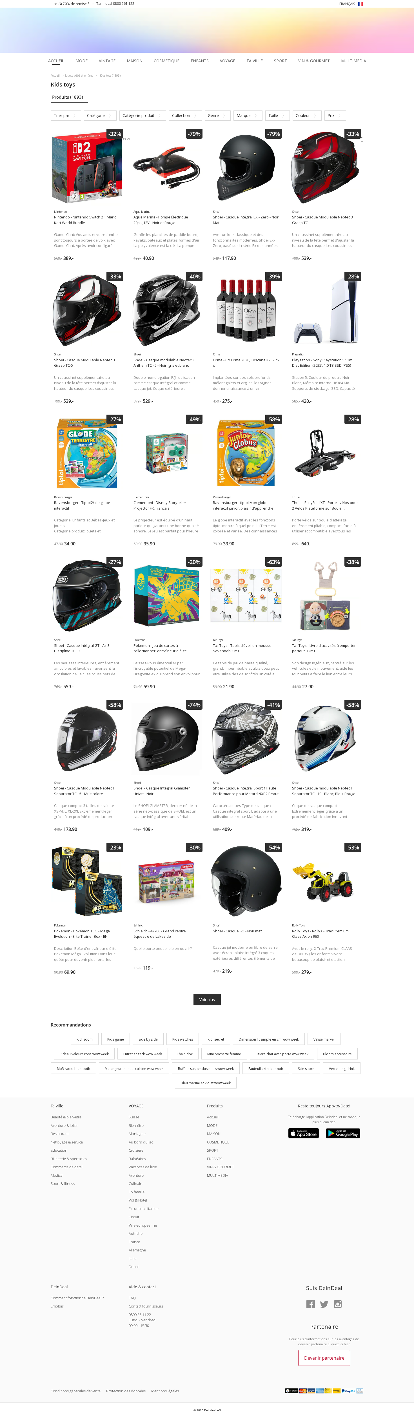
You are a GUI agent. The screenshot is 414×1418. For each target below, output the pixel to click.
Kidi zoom (85, 1039)
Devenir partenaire (324, 1358)
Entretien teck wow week (142, 1054)
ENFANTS (214, 1158)
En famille (136, 1191)
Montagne (137, 1133)
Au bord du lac (141, 1142)
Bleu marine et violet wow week (206, 1083)
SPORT (212, 1150)
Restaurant (60, 1133)
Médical (57, 1175)
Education (59, 1150)
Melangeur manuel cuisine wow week (134, 1068)
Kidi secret (216, 1039)
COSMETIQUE (218, 1142)
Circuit (134, 1216)
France (134, 1241)
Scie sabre (306, 1068)
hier (347, 1344)
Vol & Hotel (138, 1200)
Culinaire (136, 1183)
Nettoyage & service (67, 1142)
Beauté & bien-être (66, 1117)
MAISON (214, 1133)
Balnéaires (137, 1158)
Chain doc (185, 1054)
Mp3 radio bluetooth (73, 1068)
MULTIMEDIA (217, 1175)
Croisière (136, 1150)
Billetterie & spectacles (69, 1158)
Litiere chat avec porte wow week (282, 1054)
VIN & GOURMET (220, 1166)
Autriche (136, 1233)
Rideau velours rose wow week (84, 1054)
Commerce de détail (67, 1166)
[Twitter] (324, 1304)
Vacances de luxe (143, 1166)
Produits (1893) (67, 97)
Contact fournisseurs (146, 1306)
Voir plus (207, 999)
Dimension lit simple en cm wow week (269, 1039)
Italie (132, 1258)
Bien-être (136, 1125)
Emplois (57, 1306)
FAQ (132, 1297)
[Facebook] (310, 1304)
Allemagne (137, 1250)
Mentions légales (165, 1390)
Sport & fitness (63, 1183)
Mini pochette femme (224, 1054)
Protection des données (126, 1390)
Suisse (134, 1117)
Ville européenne (143, 1225)
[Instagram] (337, 1304)
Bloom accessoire (337, 1054)
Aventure (136, 1175)
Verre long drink (342, 1068)
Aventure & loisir (64, 1125)
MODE (212, 1125)
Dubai (134, 1266)
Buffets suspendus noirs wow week (206, 1068)
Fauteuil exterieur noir (265, 1068)
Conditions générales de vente (76, 1390)
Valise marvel (324, 1039)
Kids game (115, 1039)
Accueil (213, 1117)
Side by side (148, 1039)
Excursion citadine (144, 1208)
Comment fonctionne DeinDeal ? (77, 1297)
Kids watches (182, 1039)
